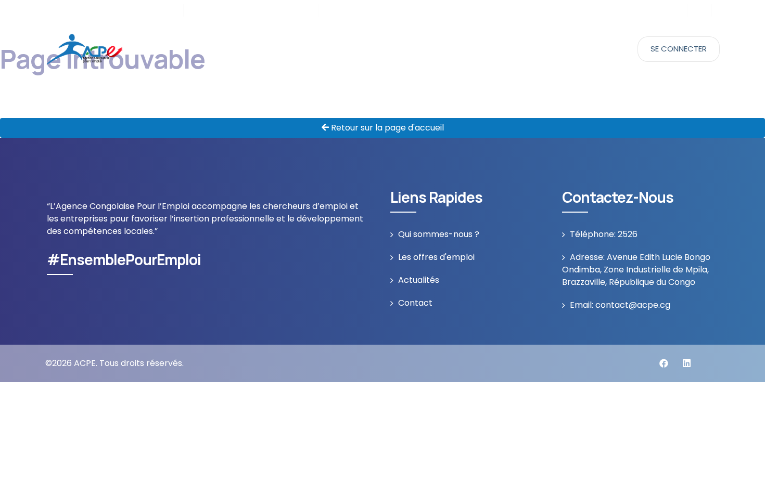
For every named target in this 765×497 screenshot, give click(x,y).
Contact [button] (456, 48)
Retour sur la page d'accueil (386, 128)
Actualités (418, 280)
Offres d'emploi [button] (319, 48)
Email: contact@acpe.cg (620, 305)
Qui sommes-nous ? (438, 234)
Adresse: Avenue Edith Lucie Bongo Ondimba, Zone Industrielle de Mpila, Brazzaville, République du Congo (636, 269)
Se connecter (679, 48)
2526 (343, 10)
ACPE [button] (264, 48)
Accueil (230, 48)
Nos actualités (397, 48)
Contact (415, 303)
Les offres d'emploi (436, 257)
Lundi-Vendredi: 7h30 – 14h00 (253, 10)
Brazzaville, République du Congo (113, 10)
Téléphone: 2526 (604, 234)
